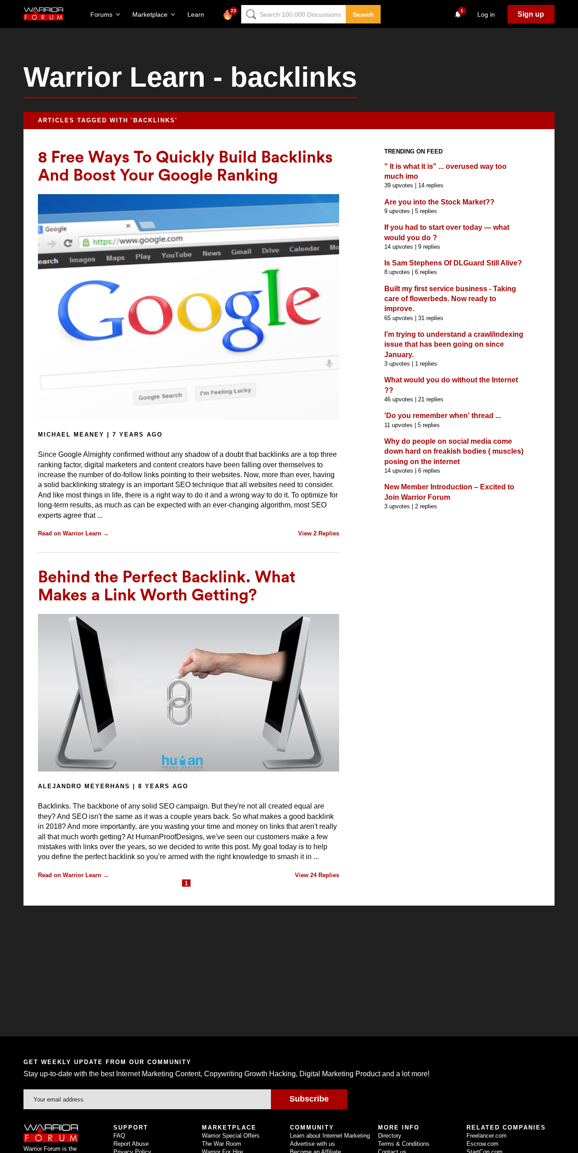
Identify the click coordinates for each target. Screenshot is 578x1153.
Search (363, 14)
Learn (198, 14)
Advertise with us (312, 1143)
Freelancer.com (486, 1135)
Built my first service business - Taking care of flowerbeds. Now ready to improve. (450, 299)
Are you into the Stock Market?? (439, 202)
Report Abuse (131, 1143)
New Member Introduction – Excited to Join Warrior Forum (449, 492)
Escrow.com (482, 1143)
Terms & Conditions (403, 1143)
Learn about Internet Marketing (330, 1135)
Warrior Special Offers (231, 1135)
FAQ (119, 1135)
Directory (389, 1135)
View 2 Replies (318, 533)
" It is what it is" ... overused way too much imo (445, 171)
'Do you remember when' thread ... (442, 415)
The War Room (221, 1143)
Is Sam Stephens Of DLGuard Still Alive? (453, 263)
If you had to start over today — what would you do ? (446, 232)
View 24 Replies (317, 875)
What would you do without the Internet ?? (451, 385)
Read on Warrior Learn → (73, 533)
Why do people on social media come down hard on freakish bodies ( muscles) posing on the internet (453, 451)
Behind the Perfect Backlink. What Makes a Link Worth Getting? (166, 585)
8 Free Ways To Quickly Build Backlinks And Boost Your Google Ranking (185, 165)
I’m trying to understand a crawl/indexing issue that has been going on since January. (453, 344)
